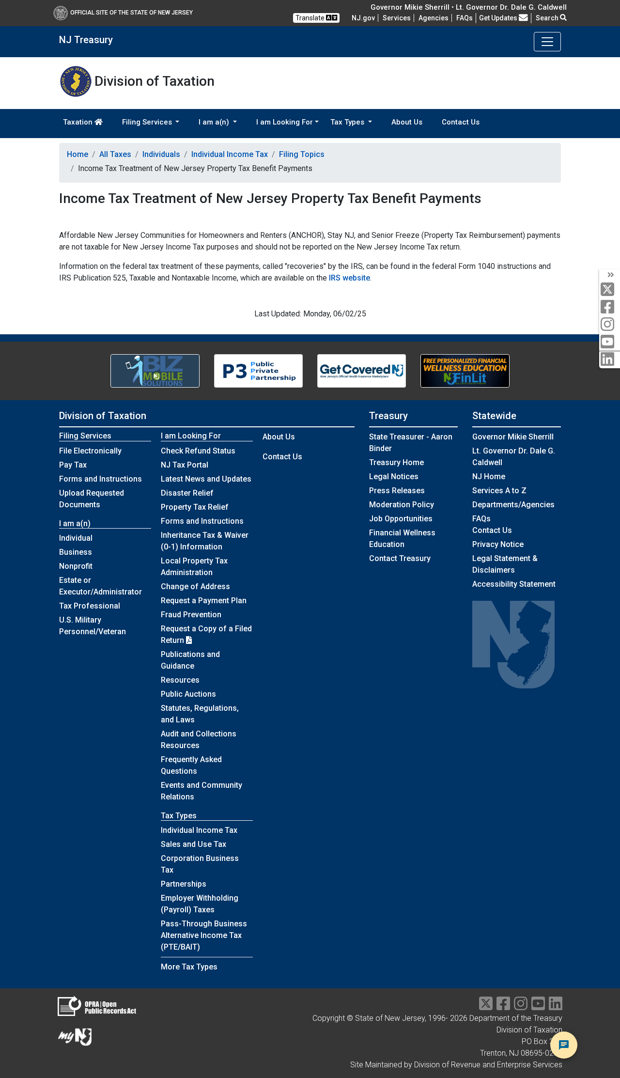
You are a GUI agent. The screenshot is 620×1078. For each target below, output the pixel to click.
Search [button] (548, 18)
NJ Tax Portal (184, 464)
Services (397, 18)
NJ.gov (363, 18)
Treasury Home (396, 462)
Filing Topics (302, 154)
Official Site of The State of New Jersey (131, 12)
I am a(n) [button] (215, 122)
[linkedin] (609, 359)
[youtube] (609, 342)
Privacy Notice (498, 544)
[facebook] (609, 307)
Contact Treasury (400, 558)
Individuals (161, 154)
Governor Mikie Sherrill (513, 436)
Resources (180, 680)
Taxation (78, 122)
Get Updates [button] (499, 18)
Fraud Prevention (191, 614)
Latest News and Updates (206, 479)
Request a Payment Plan (204, 600)
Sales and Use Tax (193, 844)
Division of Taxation (102, 416)
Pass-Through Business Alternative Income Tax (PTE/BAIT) (204, 935)
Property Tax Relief (195, 507)
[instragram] (520, 1006)
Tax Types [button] (348, 122)
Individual (76, 538)
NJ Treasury (86, 40)
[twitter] (609, 289)
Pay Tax (73, 464)
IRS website (349, 277)
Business (75, 552)
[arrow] (609, 275)
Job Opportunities (401, 518)
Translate (310, 18)
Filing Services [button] (148, 122)
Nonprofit (76, 566)
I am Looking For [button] (284, 122)
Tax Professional (89, 605)
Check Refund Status (198, 450)
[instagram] (609, 324)
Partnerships (183, 884)
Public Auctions (188, 694)
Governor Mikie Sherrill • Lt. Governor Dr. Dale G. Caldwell (469, 7)
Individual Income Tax (229, 154)
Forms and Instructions (100, 479)
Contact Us (461, 122)
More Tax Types (189, 966)
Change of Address (195, 586)
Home (77, 154)
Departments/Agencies (513, 504)
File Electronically (90, 450)
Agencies (433, 18)
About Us (406, 122)
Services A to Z (499, 490)
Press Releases (397, 490)
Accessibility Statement (514, 584)
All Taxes (115, 154)
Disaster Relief (187, 493)
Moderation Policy (401, 504)
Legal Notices (393, 476)
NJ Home (488, 476)
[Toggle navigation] (547, 41)
